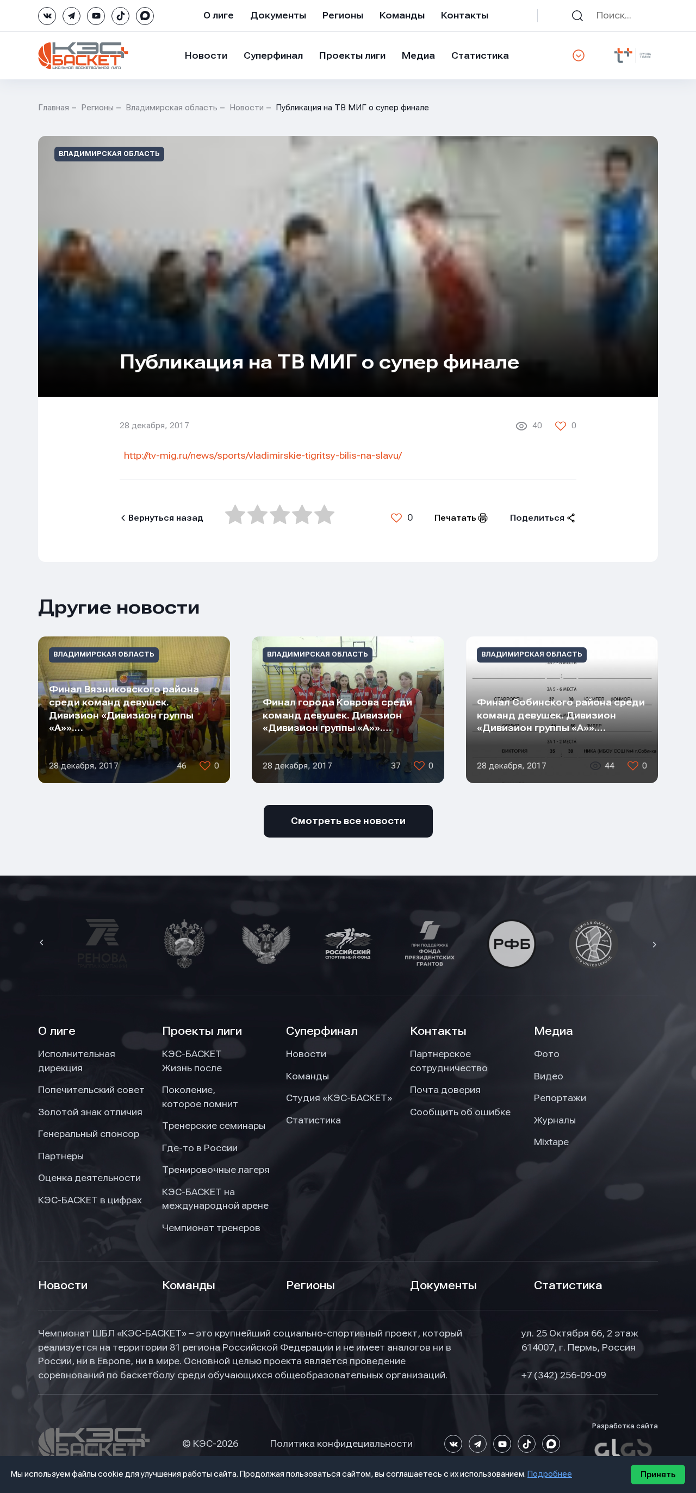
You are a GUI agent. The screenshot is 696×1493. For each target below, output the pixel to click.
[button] (43, 943)
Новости (206, 55)
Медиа (418, 55)
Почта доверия (445, 1089)
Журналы (555, 1120)
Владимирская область (171, 108)
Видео (548, 1076)
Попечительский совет (91, 1089)
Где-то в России (200, 1147)
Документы (278, 15)
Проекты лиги (202, 1031)
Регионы (342, 15)
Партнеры (61, 1156)
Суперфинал (273, 55)
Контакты (464, 15)
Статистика (480, 55)
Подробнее (549, 1474)
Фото (547, 1053)
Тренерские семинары (213, 1125)
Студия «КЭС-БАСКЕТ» (339, 1097)
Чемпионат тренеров (211, 1227)
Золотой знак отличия (90, 1112)
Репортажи (560, 1097)
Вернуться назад (165, 518)
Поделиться (537, 518)
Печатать (455, 518)
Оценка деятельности (89, 1177)
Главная (53, 108)
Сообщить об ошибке (460, 1112)
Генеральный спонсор (88, 1133)
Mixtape (551, 1141)
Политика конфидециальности (341, 1443)
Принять (658, 1474)
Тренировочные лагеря (216, 1169)
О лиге (218, 15)
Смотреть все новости (348, 820)
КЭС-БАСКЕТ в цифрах (90, 1200)
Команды (402, 15)
